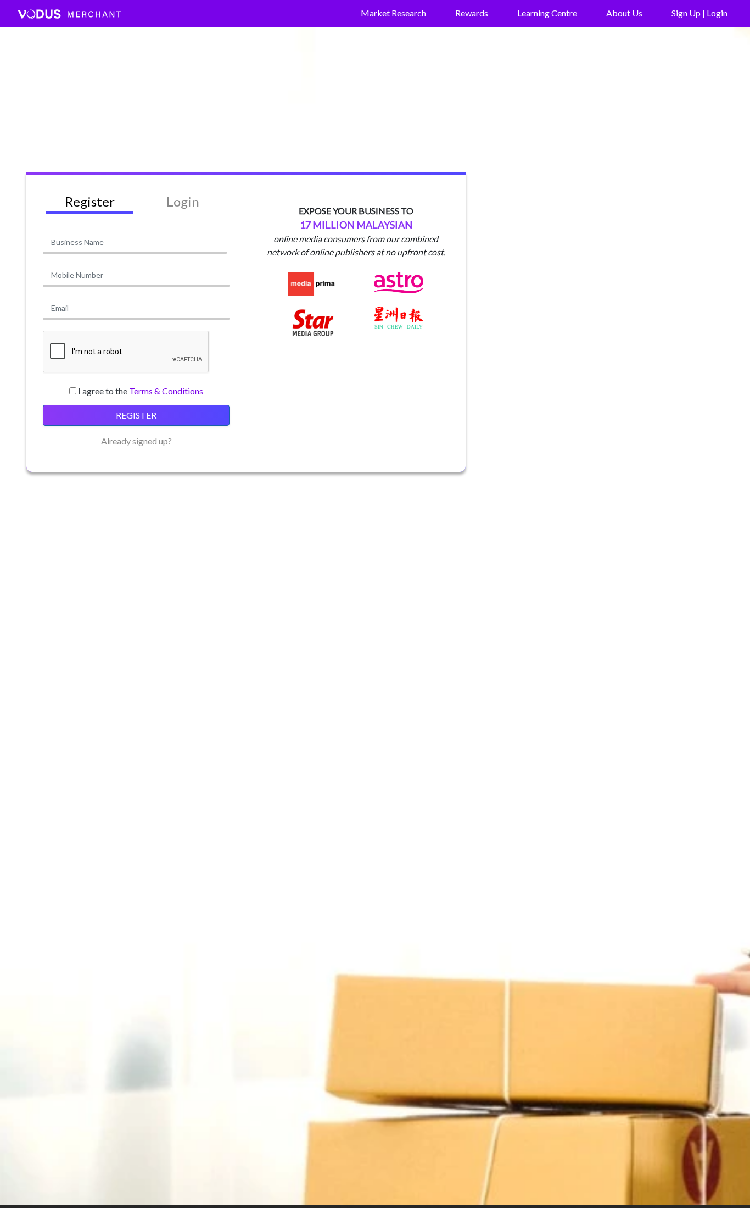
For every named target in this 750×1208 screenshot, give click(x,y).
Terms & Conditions (166, 391)
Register (136, 415)
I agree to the (140, 391)
